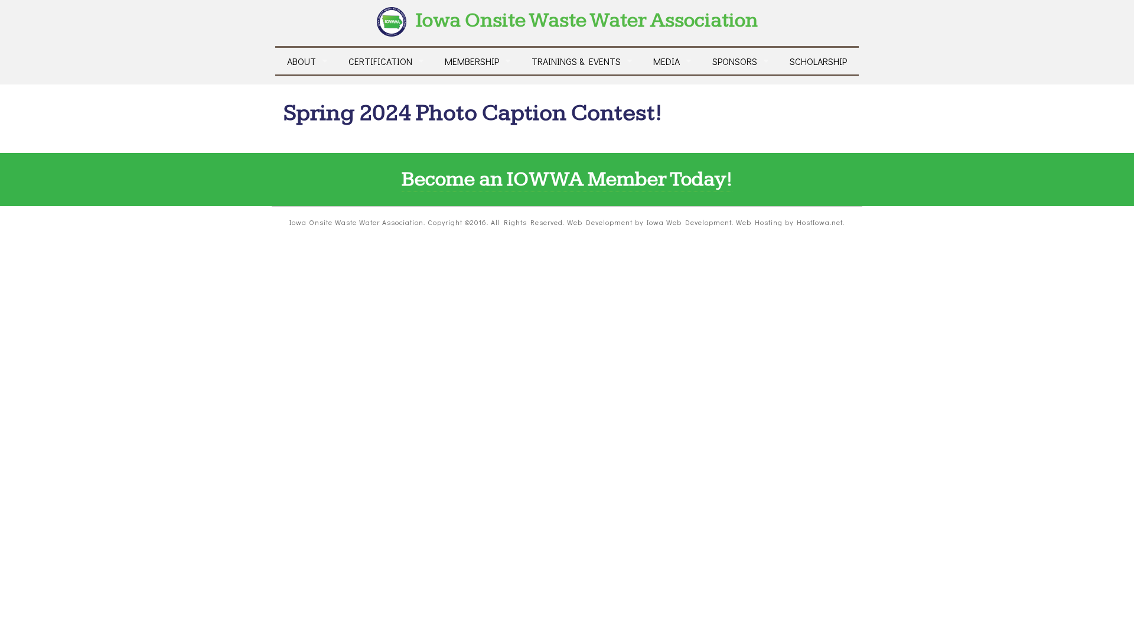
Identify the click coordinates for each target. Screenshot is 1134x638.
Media (666, 61)
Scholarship (818, 61)
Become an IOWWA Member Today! (567, 179)
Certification (380, 61)
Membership (472, 61)
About (301, 61)
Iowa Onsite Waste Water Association (587, 20)
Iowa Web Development (689, 222)
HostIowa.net (820, 222)
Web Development (600, 222)
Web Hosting (759, 222)
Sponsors (734, 61)
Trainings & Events (576, 61)
